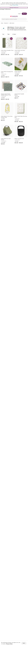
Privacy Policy (15, 5)
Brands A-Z (6, 23)
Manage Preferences (14, 7)
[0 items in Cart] (26, 16)
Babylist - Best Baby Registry (14, 16)
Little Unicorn (12, 23)
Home (2, 23)
